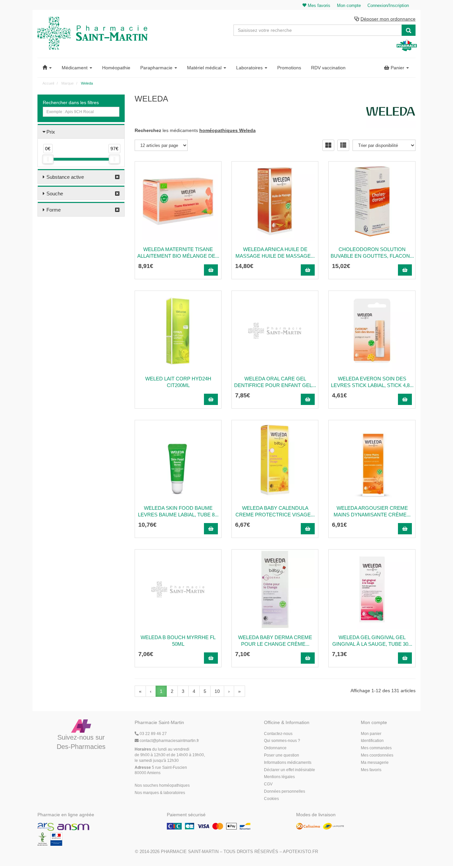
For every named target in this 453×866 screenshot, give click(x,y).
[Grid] (328, 145)
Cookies (271, 798)
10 (217, 691)
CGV (268, 784)
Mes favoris (371, 769)
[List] (343, 145)
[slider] (47, 159)
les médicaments (195, 130)
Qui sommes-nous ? (282, 740)
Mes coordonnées (377, 755)
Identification (372, 740)
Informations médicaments (287, 762)
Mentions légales (279, 776)
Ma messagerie (375, 762)
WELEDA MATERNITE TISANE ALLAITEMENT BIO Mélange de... (178, 252)
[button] (47, 67)
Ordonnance (275, 748)
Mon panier (371, 733)
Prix (50, 132)
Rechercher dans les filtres (71, 102)
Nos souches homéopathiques (162, 785)
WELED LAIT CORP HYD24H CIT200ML (178, 382)
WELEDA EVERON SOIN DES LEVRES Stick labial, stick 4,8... (372, 382)
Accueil (48, 83)
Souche (54, 193)
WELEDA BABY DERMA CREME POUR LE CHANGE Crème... (275, 640)
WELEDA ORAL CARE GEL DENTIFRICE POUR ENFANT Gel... (275, 382)
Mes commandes (376, 748)
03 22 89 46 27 (153, 733)
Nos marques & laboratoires (160, 792)
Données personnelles (284, 791)
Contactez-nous (278, 733)
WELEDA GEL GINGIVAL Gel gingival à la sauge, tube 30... (372, 640)
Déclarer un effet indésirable (289, 769)
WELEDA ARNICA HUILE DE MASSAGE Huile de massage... (275, 252)
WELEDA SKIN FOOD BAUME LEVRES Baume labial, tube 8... (178, 511)
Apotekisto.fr (300, 851)
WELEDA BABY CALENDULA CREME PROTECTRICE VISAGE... (275, 511)
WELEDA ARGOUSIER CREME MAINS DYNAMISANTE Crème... (372, 511)
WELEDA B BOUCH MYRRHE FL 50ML (178, 640)
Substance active (65, 177)
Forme (53, 210)
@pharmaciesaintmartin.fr (169, 740)
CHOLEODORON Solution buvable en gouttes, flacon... (372, 252)
